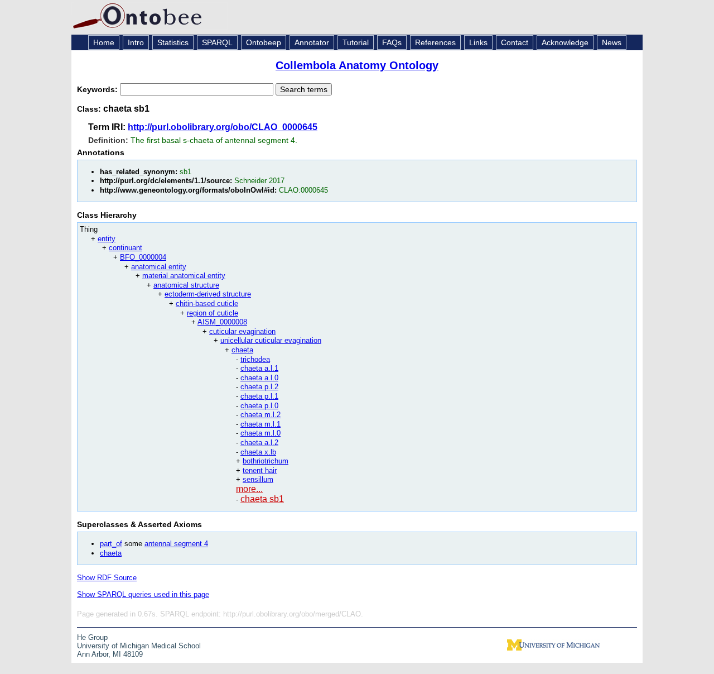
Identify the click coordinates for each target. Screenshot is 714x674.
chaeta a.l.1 (259, 368)
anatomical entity (158, 266)
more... (249, 489)
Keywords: (98, 89)
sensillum (258, 479)
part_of (111, 543)
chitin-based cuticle (207, 303)
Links (478, 42)
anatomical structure (186, 285)
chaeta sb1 (262, 499)
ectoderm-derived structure (208, 294)
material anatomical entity (183, 275)
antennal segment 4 (176, 543)
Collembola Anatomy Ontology (357, 65)
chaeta (242, 350)
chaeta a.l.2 (259, 442)
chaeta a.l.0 (259, 378)
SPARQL (217, 42)
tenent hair (260, 470)
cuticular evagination (242, 331)
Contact (514, 42)
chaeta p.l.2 (259, 387)
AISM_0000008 (222, 322)
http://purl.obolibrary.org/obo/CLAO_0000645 (222, 127)
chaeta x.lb (258, 452)
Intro (136, 42)
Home (103, 42)
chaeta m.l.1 (260, 424)
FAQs (392, 42)
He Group (92, 637)
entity (106, 239)
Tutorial (355, 42)
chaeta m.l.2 (260, 414)
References (435, 42)
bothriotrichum (265, 461)
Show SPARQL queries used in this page (143, 594)
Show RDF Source (107, 577)
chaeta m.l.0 (260, 433)
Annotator (312, 42)
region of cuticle (212, 313)
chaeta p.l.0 (259, 405)
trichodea (255, 359)
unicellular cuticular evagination (270, 340)
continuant (125, 247)
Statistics (173, 42)
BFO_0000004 (143, 257)
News (611, 42)
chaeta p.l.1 (259, 396)
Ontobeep (263, 42)
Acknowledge (565, 42)
